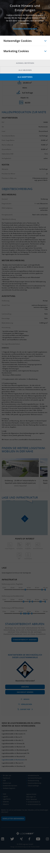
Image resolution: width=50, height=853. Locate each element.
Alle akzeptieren (25, 77)
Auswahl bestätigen (25, 63)
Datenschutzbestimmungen (25, 28)
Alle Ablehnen (25, 70)
